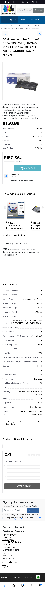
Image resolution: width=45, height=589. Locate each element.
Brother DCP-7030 (10, 28)
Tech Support (8, 540)
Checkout (36, 2)
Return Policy (8, 537)
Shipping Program (10, 562)
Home (7, 2)
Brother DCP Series (35, 26)
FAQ (4, 565)
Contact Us (7, 556)
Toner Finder (34, 20)
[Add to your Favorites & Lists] (5, 33)
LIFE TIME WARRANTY (11, 542)
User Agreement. (16, 519)
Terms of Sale (8, 545)
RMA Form (6, 567)
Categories (11, 20)
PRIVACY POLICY (9, 535)
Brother (22, 26)
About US (6, 553)
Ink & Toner (12, 26)
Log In (16, 2)
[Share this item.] (39, 33)
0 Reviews (18, 161)
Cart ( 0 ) (25, 2)
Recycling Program (10, 547)
